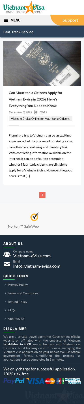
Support (70, 20)
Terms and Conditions (23, 293)
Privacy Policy (18, 284)
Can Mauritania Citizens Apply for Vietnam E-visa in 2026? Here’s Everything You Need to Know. (35, 99)
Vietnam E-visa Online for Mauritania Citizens (40, 118)
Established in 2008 (17, 344)
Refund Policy (17, 302)
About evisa (16, 319)
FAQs (11, 310)
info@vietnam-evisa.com (36, 266)
